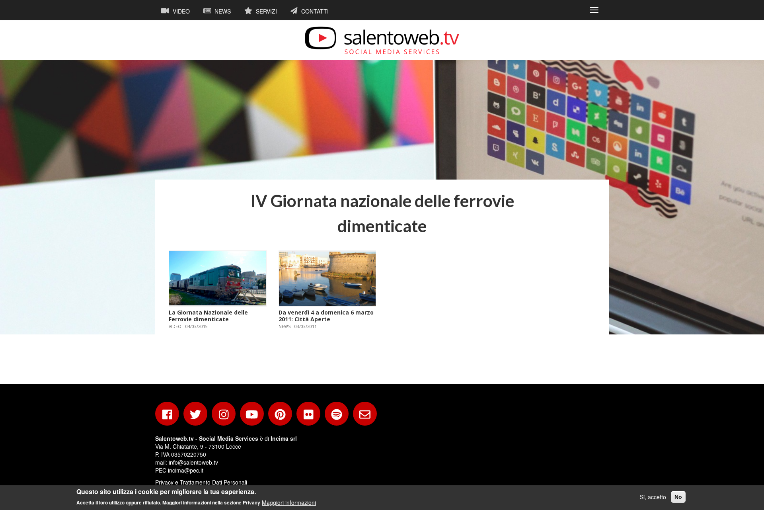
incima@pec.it (185, 470)
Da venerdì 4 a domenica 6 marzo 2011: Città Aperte (326, 316)
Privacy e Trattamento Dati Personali (201, 482)
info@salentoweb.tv (193, 462)
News (222, 11)
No (678, 497)
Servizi (265, 11)
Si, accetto (653, 497)
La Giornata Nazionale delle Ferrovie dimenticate (208, 316)
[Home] (382, 40)
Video (180, 11)
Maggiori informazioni (289, 502)
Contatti (314, 11)
